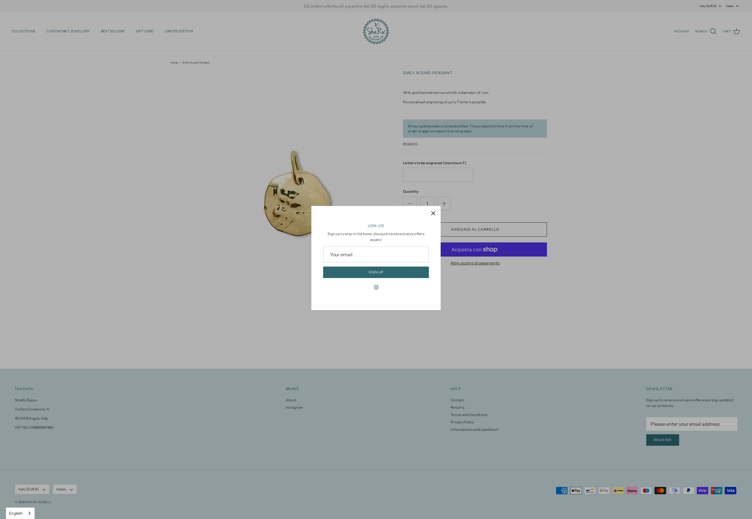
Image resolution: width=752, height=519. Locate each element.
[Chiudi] (433, 213)
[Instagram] (376, 287)
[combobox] (20, 513)
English (16, 513)
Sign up (376, 272)
